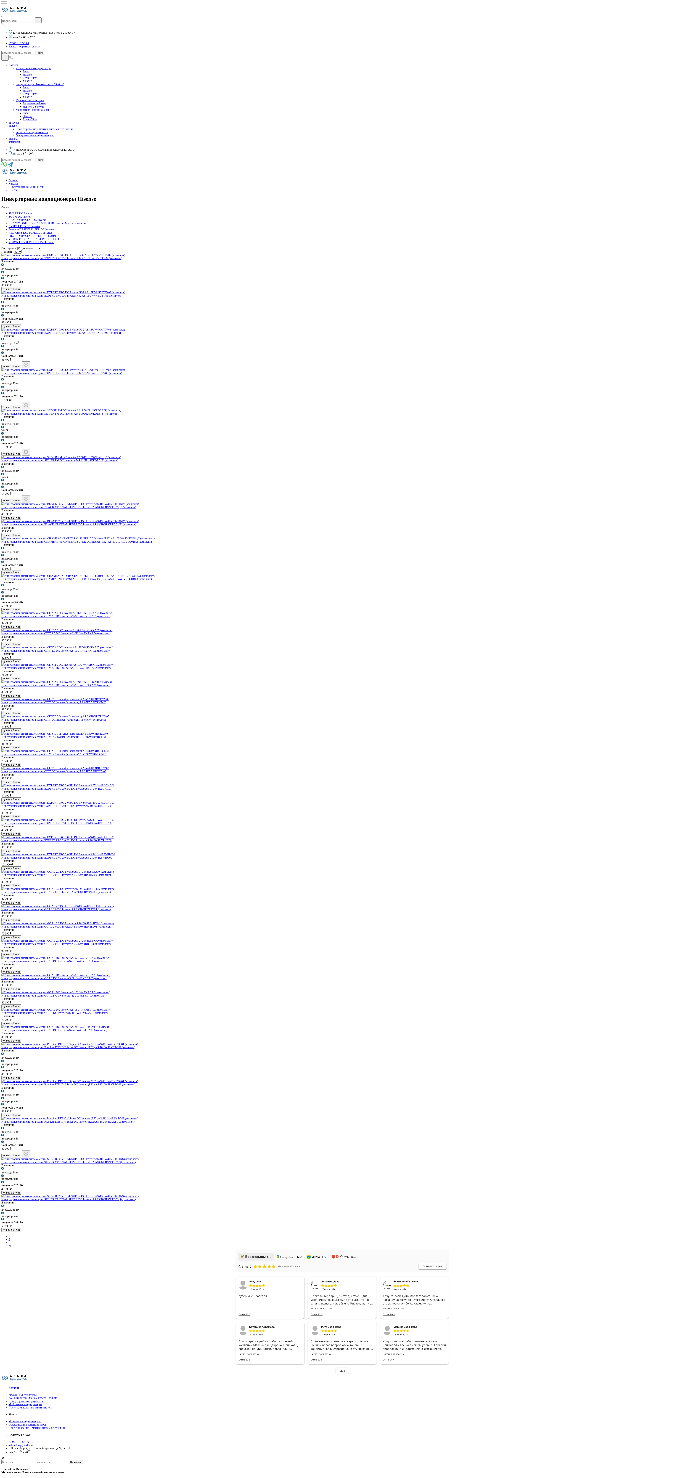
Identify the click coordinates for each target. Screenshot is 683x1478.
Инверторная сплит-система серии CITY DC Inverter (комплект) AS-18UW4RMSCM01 (54, 754)
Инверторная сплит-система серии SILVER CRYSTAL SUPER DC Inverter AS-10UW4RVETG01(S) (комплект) (68, 1162)
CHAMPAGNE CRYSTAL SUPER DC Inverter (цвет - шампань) (47, 223)
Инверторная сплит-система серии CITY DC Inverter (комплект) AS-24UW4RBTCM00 (53, 771)
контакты (14, 141)
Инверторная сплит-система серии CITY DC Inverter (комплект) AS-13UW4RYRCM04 (53, 736)
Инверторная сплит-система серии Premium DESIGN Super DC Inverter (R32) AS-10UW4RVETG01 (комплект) (68, 1047)
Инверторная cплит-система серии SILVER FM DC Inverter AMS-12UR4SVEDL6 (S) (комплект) (59, 460)
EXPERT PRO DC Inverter (24, 226)
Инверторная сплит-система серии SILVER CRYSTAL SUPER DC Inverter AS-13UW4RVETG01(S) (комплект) (68, 1199)
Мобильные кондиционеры (32, 109)
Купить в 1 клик (11, 289)
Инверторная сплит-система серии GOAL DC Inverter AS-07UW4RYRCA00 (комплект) (54, 961)
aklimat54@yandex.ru (21, 1445)
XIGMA (28, 80)
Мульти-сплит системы (30, 100)
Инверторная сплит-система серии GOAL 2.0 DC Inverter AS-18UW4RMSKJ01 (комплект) (56, 926)
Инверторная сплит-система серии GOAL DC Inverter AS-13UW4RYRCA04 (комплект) (54, 995)
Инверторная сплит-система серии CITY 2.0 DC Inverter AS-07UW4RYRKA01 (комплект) (55, 616)
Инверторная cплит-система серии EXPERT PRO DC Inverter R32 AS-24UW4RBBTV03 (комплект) (61, 373)
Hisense (27, 74)
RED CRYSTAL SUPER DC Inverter (30, 232)
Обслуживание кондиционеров (35, 135)
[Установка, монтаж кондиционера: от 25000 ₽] (26, 405)
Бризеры (14, 122)
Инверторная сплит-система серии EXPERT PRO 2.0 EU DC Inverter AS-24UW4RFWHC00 (56, 857)
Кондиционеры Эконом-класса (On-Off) (40, 84)
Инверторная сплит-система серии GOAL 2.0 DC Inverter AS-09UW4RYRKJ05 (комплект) (56, 892)
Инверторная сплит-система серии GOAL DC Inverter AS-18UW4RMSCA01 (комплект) (54, 1012)
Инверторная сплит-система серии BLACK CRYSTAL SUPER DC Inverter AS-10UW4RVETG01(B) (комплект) (68, 507)
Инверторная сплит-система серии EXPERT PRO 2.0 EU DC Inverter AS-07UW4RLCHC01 (56, 788)
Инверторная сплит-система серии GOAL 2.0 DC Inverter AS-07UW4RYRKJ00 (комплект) (56, 874)
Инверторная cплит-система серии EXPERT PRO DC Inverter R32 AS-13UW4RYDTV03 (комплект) (61, 295)
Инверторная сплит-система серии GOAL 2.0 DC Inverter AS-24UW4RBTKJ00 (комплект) (56, 943)
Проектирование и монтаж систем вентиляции (44, 129)
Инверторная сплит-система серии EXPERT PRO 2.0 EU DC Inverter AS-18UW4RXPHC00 (56, 840)
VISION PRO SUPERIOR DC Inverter (31, 242)
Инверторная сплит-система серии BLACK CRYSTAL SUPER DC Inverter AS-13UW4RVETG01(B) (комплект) (68, 524)
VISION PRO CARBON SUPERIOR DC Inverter (38, 239)
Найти (39, 53)
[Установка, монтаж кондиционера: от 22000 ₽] (26, 364)
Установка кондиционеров (32, 132)
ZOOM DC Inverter (20, 216)
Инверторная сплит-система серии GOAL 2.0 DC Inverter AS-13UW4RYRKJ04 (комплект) (56, 909)
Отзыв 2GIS (244, 1314)
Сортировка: (9, 248)
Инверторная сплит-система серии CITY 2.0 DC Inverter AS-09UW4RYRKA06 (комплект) (55, 633)
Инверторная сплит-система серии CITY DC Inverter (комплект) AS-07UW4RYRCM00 (53, 702)
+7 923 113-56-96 (19, 43)
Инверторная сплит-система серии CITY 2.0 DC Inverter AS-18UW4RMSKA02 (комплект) (56, 667)
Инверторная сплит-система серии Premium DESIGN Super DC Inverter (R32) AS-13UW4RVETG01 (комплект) (68, 1084)
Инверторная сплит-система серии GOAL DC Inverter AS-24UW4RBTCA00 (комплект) (54, 1030)
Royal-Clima (30, 77)
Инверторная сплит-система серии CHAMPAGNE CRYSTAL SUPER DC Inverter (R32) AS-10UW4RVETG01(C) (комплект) (76, 541)
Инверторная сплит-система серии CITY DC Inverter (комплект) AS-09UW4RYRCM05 (53, 719)
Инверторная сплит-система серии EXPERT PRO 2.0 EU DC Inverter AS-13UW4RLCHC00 (56, 823)
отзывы (13, 138)
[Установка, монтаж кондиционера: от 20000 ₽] (26, 499)
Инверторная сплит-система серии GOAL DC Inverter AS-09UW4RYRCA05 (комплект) (54, 978)
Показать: (7, 251)
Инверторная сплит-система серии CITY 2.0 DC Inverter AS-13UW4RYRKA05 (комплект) (55, 650)
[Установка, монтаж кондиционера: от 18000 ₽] (26, 452)
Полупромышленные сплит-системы (31, 1407)
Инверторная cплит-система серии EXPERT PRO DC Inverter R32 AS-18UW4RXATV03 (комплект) (61, 332)
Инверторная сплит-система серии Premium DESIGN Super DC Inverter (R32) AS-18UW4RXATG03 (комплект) (68, 1121)
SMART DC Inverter (21, 213)
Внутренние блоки (34, 103)
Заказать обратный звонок (24, 46)
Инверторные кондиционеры (33, 68)
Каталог (13, 64)
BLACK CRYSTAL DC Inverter (27, 219)
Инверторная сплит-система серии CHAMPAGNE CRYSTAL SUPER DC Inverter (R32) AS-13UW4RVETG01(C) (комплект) (76, 578)
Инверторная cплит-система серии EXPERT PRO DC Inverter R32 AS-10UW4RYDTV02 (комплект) (61, 258)
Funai (26, 71)
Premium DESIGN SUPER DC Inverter (31, 229)
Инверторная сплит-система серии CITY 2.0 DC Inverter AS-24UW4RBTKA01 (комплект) (55, 685)
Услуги (13, 125)
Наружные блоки (33, 106)
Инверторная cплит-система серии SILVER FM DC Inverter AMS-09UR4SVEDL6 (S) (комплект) (59, 413)
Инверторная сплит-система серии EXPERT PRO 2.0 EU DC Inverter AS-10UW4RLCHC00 (56, 805)
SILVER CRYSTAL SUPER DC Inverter (32, 235)
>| (10, 1245)
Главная (13, 180)
